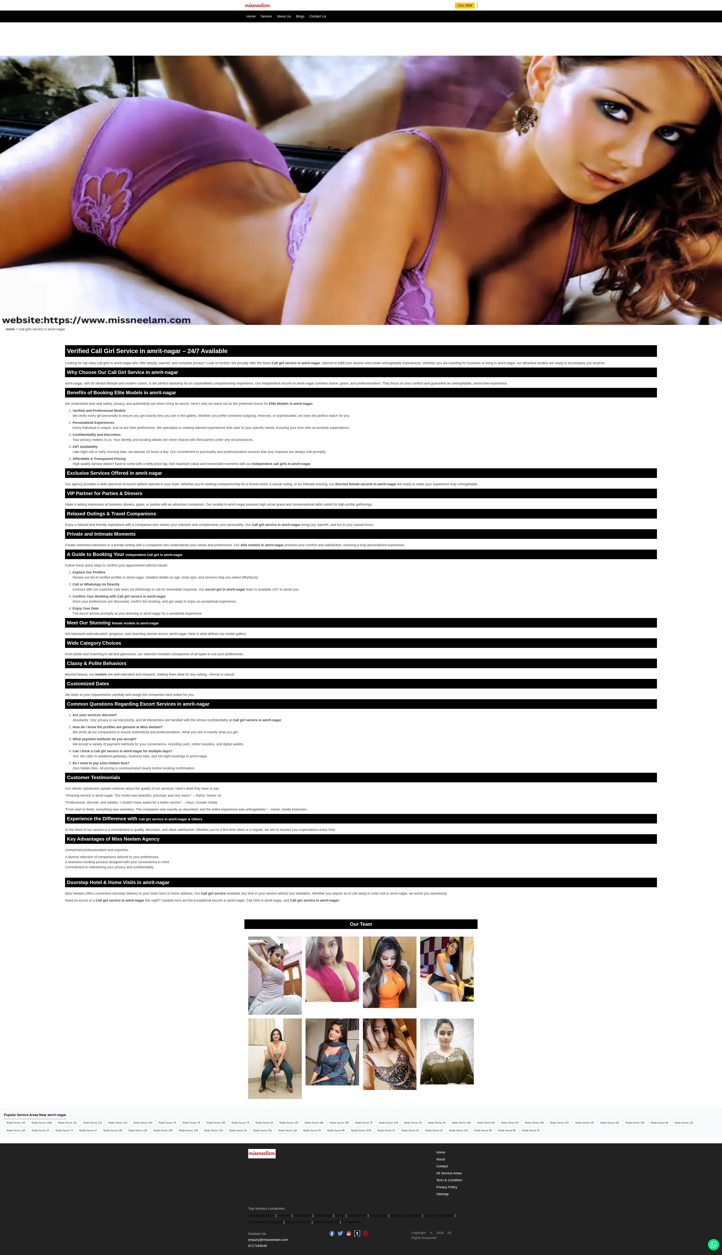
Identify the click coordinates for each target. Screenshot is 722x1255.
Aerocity (284, 1215)
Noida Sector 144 (142, 1122)
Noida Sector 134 (15, 1122)
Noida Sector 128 (388, 1122)
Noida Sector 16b (314, 1122)
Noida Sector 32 (40, 1130)
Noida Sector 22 (238, 1130)
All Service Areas (449, 1173)
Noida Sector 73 (64, 1130)
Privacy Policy (446, 1187)
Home (251, 16)
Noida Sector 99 (483, 1130)
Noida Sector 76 (167, 1122)
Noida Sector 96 (336, 1130)
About (440, 1159)
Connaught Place (261, 1215)
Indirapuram (351, 1222)
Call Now (465, 5)
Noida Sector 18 (298, 1222)
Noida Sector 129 (137, 1130)
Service (266, 16)
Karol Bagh (323, 1215)
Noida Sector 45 (659, 1122)
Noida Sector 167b (361, 1130)
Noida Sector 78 (191, 1122)
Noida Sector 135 (635, 1122)
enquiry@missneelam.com (268, 1240)
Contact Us (317, 16)
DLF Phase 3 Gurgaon (265, 1222)
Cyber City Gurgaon (406, 1215)
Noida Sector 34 (264, 1122)
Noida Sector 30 (530, 1130)
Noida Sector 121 (92, 1122)
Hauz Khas (378, 1215)
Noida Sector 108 (339, 1122)
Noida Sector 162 (609, 1122)
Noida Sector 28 (413, 1122)
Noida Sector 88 (485, 1122)
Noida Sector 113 (67, 1122)
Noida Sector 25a (262, 1130)
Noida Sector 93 (509, 1122)
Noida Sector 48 (436, 1122)
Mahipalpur (302, 1215)
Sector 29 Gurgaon (439, 1215)
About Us (284, 16)
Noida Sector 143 (288, 1122)
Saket (340, 1215)
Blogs (300, 16)
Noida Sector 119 (287, 1130)
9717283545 (257, 1246)
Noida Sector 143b (42, 1122)
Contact (442, 1166)
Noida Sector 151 (559, 1122)
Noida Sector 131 (684, 1122)
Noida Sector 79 (240, 1122)
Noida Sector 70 (363, 1122)
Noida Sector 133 (117, 1122)
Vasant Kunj (357, 1215)
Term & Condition (449, 1180)
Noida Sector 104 (461, 1122)
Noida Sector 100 (215, 1122)
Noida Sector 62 (326, 1222)
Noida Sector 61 (410, 1130)
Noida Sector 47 (88, 1130)
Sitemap (442, 1194)
